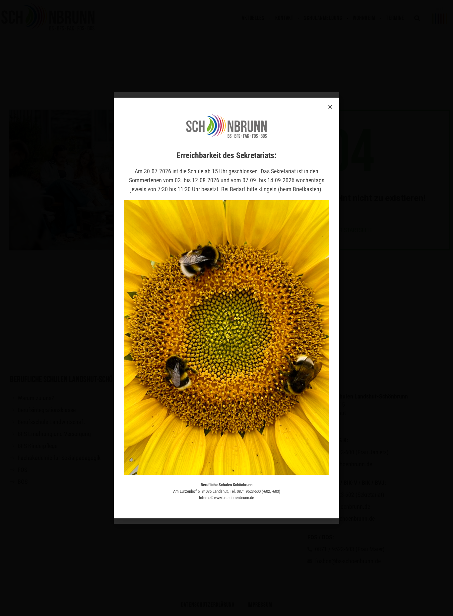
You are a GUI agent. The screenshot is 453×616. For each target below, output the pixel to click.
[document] (226, 308)
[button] (330, 106)
